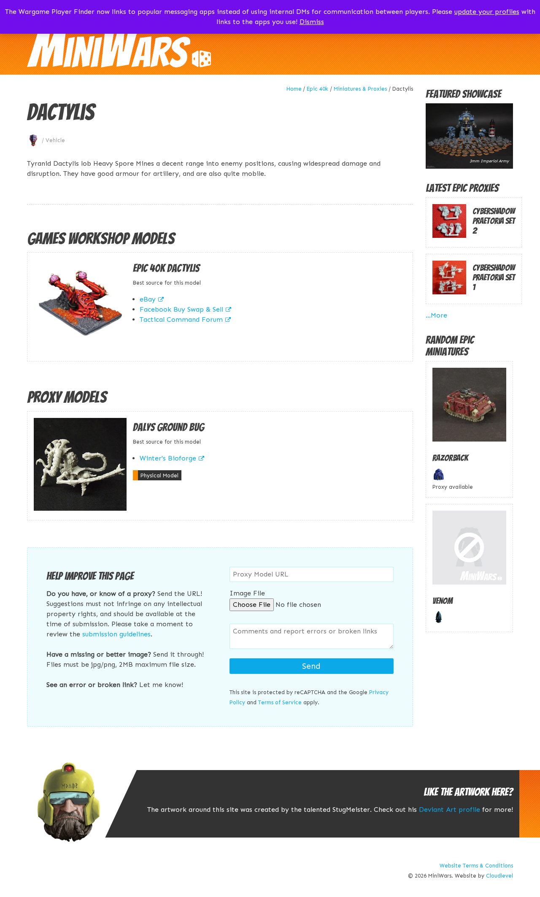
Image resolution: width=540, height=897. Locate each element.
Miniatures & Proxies (360, 89)
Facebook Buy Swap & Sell (181, 309)
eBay (148, 299)
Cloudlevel (499, 876)
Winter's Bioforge (168, 458)
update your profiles (486, 12)
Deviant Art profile (449, 809)
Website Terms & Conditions (476, 865)
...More (436, 315)
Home (294, 89)
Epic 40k (317, 89)
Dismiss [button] (312, 22)
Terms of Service (280, 702)
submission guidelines (116, 634)
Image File (247, 593)
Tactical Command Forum (181, 319)
